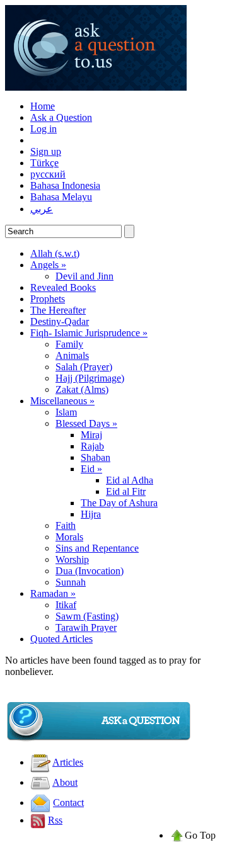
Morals (69, 536)
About (65, 782)
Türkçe (44, 162)
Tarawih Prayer (86, 627)
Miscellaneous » (62, 400)
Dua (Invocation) (89, 570)
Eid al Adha (129, 480)
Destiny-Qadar (59, 321)
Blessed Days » (86, 423)
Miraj (91, 434)
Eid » (91, 468)
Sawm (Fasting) (87, 616)
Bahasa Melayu (61, 196)
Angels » (48, 264)
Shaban (95, 457)
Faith (65, 525)
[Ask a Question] (99, 739)
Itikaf (65, 604)
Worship (72, 559)
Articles (67, 762)
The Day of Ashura (119, 502)
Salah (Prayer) (83, 366)
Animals (72, 355)
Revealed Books (63, 287)
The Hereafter (58, 310)
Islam (66, 412)
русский (48, 174)
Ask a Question (61, 117)
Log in (43, 128)
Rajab (92, 446)
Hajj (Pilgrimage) (89, 378)
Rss (55, 820)
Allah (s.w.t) (54, 253)
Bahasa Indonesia (65, 185)
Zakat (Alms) (81, 389)
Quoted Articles (61, 638)
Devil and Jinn (84, 276)
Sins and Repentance (97, 548)
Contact (68, 802)
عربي (41, 208)
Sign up (45, 151)
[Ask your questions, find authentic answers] (96, 87)
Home (42, 106)
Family (69, 344)
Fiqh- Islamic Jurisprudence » (89, 332)
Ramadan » (53, 593)
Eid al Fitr (126, 491)
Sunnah (70, 582)
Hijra (91, 514)
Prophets (47, 298)
